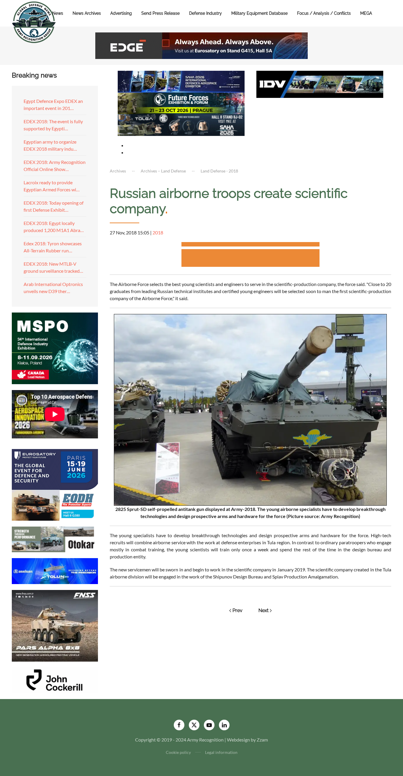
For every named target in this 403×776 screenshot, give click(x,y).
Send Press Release (160, 13)
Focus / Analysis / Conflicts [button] (324, 13)
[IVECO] (319, 83)
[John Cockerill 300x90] (55, 679)
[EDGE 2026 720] (201, 45)
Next (263, 610)
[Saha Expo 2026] (181, 81)
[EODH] (55, 484)
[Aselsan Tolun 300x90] (55, 570)
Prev (237, 610)
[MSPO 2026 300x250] (55, 347)
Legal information (221, 752)
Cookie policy (178, 752)
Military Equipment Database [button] (259, 13)
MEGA (366, 13)
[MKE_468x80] (181, 124)
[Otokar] (55, 539)
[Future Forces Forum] (181, 102)
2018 (158, 232)
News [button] (57, 13)
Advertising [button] (121, 13)
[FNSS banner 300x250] (55, 625)
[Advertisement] (250, 245)
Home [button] (37, 13)
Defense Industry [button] (205, 13)
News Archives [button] (87, 13)
